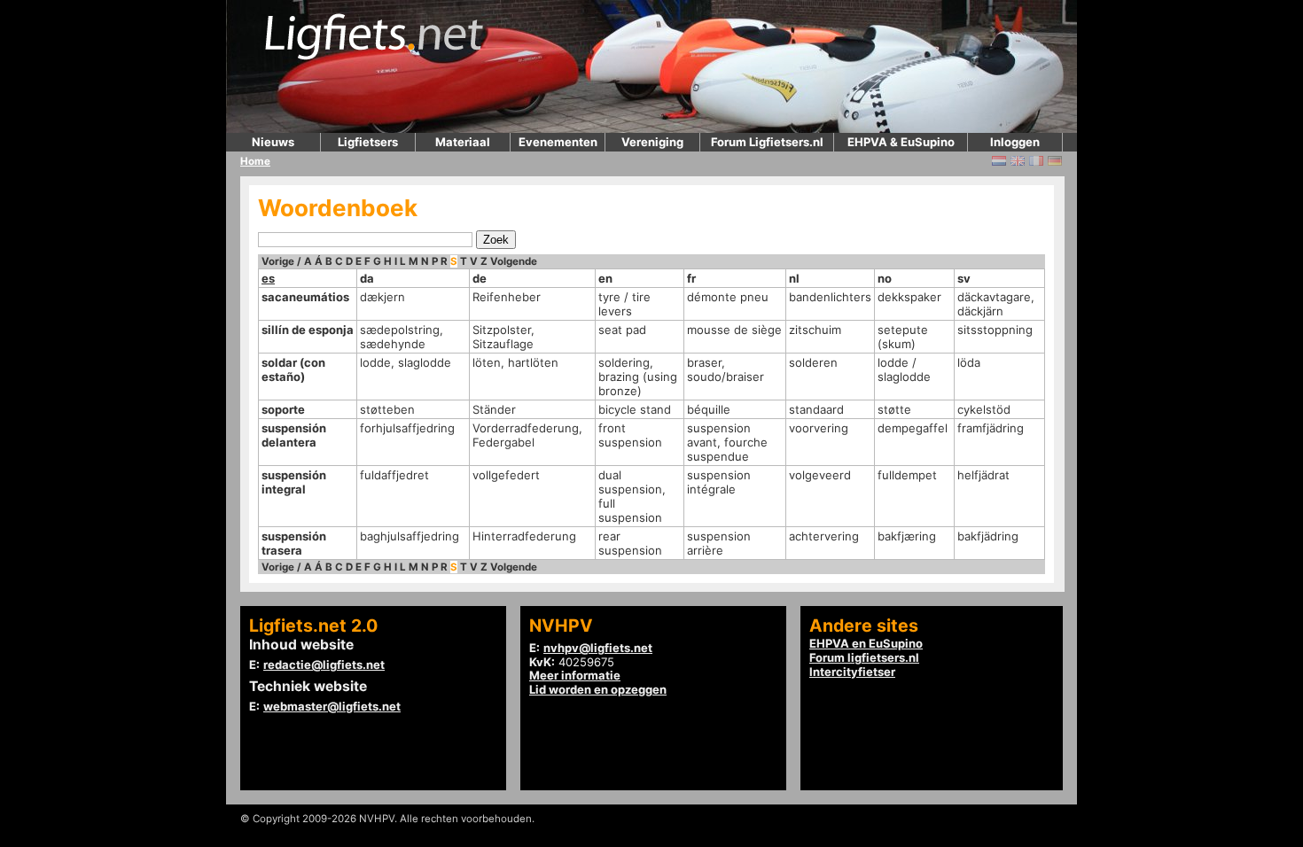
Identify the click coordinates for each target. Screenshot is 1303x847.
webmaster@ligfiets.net (332, 706)
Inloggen (1015, 142)
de (479, 278)
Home (255, 161)
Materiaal (462, 142)
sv (964, 278)
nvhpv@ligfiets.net (597, 648)
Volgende (513, 261)
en (605, 278)
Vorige (277, 261)
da (367, 278)
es (268, 278)
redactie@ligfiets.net (324, 664)
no (885, 278)
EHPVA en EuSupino (866, 643)
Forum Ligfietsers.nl (767, 142)
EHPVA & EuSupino (901, 142)
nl (794, 278)
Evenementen (558, 142)
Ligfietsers (368, 142)
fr (691, 278)
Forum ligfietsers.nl (864, 657)
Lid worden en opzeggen (598, 689)
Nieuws (273, 142)
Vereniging (652, 142)
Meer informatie (574, 675)
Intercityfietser (852, 671)
